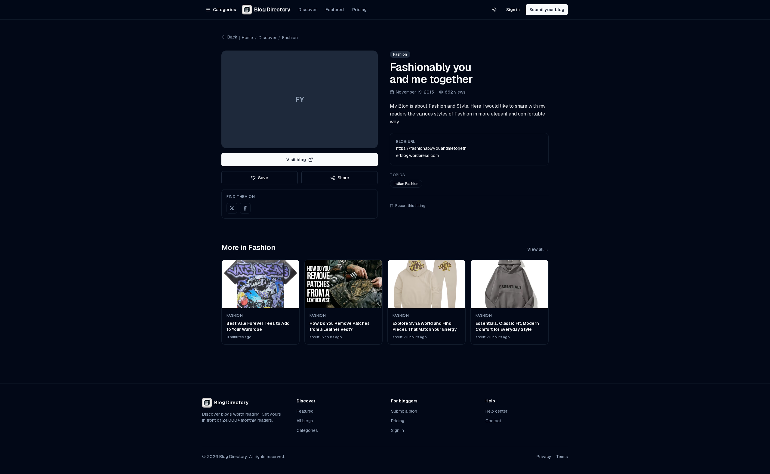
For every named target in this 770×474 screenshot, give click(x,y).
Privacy (544, 456)
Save (263, 177)
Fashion (290, 37)
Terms (562, 456)
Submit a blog (404, 411)
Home (247, 37)
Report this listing (410, 205)
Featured (334, 9)
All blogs (305, 420)
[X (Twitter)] (231, 208)
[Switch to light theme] (494, 10)
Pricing (359, 9)
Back (232, 37)
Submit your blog (546, 9)
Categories (307, 430)
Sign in (513, 9)
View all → (538, 249)
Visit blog (296, 159)
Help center (496, 411)
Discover (307, 9)
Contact (493, 420)
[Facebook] (245, 208)
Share (343, 177)
